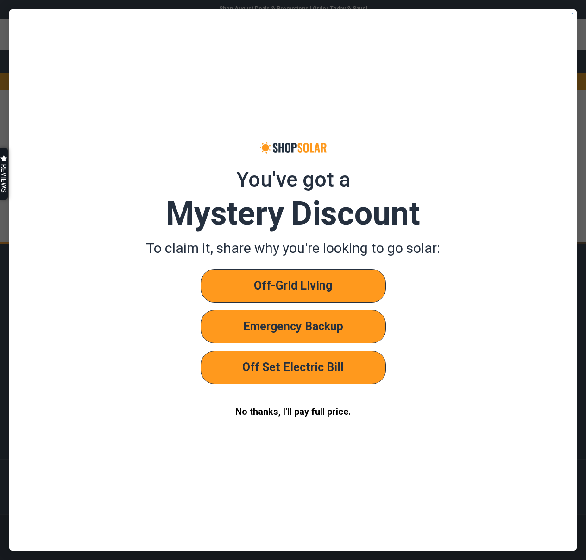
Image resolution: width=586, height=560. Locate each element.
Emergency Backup (293, 326)
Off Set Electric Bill (293, 367)
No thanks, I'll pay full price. (293, 411)
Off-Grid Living (293, 285)
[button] (4, 174)
